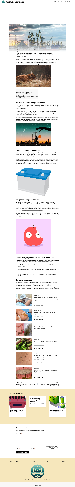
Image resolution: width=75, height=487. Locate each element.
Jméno (18, 448)
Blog (59, 1)
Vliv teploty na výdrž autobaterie (23, 93)
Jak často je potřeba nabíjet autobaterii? (24, 92)
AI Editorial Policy (37, 485)
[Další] (64, 407)
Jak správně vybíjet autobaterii (22, 95)
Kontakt (67, 1)
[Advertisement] (37, 11)
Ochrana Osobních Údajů (44, 479)
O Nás (62, 1)
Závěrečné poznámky (20, 97)
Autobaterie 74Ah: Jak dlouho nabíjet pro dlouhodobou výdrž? (50, 384)
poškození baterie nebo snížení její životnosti (32, 210)
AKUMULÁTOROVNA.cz (15, 461)
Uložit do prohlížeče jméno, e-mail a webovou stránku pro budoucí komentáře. (52, 447)
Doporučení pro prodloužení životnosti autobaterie (27, 96)
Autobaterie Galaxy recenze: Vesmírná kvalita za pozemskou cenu (26, 384)
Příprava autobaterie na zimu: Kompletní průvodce (36, 400)
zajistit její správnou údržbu (28, 119)
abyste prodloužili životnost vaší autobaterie (43, 285)
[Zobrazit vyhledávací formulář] (72, 2)
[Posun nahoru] (72, 485)
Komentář (19, 433)
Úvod (55, 1)
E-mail (33, 448)
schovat (28, 90)
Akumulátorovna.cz (20, 56)
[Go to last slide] (11, 407)
